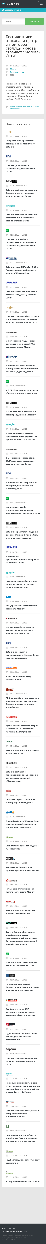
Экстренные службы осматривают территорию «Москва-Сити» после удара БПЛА (23, 510)
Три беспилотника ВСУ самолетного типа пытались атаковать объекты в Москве (20, 1012)
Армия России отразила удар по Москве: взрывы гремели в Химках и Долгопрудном (22, 728)
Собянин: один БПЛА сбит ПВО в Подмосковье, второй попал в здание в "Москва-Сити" (22, 270)
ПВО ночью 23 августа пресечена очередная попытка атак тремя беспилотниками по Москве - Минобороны (22, 702)
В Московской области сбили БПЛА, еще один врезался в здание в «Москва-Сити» (20, 461)
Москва (13, 69)
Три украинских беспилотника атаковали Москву (21, 607)
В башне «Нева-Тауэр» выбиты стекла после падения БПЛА (21, 964)
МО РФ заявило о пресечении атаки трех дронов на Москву (21, 413)
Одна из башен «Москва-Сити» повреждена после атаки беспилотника (21, 1036)
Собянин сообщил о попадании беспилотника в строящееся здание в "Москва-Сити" (22, 217)
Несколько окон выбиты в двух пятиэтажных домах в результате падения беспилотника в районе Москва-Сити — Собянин (23, 1087)
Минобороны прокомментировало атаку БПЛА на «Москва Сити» (22, 559)
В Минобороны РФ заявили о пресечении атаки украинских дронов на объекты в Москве (21, 436)
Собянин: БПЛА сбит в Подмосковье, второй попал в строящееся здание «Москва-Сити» (21, 244)
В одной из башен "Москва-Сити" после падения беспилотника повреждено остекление (22, 824)
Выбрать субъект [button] (12, 10)
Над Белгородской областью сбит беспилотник (22, 1161)
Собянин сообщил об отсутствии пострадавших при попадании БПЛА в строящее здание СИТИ (22, 319)
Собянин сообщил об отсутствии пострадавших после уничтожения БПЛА (22, 1113)
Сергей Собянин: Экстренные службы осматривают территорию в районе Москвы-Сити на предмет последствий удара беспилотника (21, 938)
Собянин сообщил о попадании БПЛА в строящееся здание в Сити (22, 1061)
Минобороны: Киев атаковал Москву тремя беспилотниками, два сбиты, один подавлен (22, 368)
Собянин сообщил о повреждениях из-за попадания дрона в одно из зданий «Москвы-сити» (22, 776)
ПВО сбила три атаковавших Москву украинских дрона (20, 801)
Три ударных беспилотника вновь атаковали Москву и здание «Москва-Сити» (20, 630)
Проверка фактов (17, 72)
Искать (34, 21)
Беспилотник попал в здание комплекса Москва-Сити (20, 912)
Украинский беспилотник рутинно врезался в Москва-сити (22, 869)
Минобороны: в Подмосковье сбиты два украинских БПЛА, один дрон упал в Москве (20, 343)
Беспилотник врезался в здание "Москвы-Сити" (22, 847)
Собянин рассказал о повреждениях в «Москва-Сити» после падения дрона (22, 655)
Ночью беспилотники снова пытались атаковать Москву (20, 890)
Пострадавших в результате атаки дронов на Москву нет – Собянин (21, 143)
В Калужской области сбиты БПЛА (23, 1181)
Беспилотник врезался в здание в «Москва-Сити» (22, 752)
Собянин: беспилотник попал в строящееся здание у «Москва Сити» (21, 294)
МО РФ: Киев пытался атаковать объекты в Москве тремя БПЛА (22, 392)
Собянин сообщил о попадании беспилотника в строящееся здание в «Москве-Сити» (22, 193)
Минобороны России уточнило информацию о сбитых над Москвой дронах (21, 485)
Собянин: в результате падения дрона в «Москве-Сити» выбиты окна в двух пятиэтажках (22, 534)
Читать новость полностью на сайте (24, 108)
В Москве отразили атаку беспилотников (18, 678)
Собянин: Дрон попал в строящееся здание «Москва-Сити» (20, 168)
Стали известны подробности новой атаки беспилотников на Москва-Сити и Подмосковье (22, 1138)
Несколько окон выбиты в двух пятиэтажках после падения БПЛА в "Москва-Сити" (21, 584)
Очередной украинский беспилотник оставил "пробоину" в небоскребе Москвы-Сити (23, 987)
